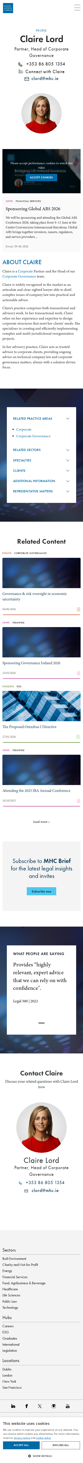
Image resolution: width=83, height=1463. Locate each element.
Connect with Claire (44, 72)
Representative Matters (33, 491)
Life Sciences (11, 1295)
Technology (10, 1307)
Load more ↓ (41, 822)
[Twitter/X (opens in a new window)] (41, 1406)
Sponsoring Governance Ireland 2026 (31, 663)
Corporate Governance (19, 276)
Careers (7, 1326)
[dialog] (41, 1440)
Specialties (22, 460)
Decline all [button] (61, 1445)
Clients (19, 471)
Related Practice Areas (32, 418)
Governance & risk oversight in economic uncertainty (34, 596)
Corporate (26, 271)
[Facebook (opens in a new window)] (27, 1406)
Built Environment (14, 1258)
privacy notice (22, 1438)
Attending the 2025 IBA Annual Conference (36, 790)
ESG (5, 1332)
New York (9, 1381)
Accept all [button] (21, 1445)
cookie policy (43, 1438)
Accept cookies (41, 177)
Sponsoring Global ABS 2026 (33, 209)
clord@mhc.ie (44, 79)
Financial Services (14, 1277)
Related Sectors (27, 450)
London (7, 1375)
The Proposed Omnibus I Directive (29, 726)
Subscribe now (42, 891)
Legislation (9, 1350)
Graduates (9, 1338)
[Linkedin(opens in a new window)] (14, 1406)
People (41, 30)
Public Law (9, 1301)
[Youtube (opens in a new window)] (69, 1406)
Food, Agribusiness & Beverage (24, 1283)
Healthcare (10, 1289)
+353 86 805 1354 (44, 64)
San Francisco (12, 1387)
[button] (41, 1456)
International (11, 1344)
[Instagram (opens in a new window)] (55, 1406)
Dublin (6, 1369)
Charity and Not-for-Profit (20, 1264)
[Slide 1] (41, 1023)
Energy (7, 1271)
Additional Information (34, 481)
